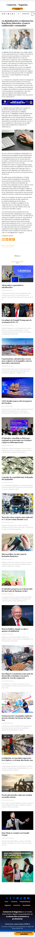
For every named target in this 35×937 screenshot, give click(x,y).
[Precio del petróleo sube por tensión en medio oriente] (17, 783)
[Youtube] (17, 898)
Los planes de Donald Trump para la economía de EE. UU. (16, 321)
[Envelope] (28, 898)
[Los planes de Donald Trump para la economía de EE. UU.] (17, 310)
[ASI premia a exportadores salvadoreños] (17, 273)
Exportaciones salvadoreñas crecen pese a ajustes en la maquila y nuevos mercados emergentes (17, 361)
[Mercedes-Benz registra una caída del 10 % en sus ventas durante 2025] (17, 504)
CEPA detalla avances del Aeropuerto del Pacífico (17, 402)
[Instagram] (14, 898)
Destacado (5, 246)
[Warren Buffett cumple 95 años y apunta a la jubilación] (17, 615)
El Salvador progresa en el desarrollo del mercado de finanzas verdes (17, 590)
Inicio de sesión (32, 14)
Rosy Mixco (10, 763)
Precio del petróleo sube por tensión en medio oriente (17, 796)
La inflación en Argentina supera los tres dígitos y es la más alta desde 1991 (17, 759)
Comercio (14, 901)
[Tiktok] (21, 898)
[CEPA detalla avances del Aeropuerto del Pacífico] (17, 387)
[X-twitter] (7, 898)
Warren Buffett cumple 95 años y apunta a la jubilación (15, 630)
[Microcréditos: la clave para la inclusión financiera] (17, 542)
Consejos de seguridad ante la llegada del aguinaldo (17, 478)
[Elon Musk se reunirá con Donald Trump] (17, 820)
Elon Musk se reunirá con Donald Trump (15, 834)
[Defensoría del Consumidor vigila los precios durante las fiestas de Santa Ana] (17, 702)
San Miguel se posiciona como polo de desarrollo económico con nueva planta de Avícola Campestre (17, 676)
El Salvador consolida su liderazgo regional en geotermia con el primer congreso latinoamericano (17, 440)
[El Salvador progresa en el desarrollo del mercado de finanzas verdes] (13, 578)
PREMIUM (25, 14)
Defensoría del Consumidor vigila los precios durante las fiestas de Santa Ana (17, 718)
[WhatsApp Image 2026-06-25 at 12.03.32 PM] (17, 102)
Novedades (11, 246)
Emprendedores (25, 901)
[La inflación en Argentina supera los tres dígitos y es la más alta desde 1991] (17, 744)
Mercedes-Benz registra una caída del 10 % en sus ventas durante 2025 (17, 518)
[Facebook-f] (10, 898)
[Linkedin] (25, 898)
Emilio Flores (6, 245)
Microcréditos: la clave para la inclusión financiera (14, 555)
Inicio (6, 901)
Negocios (8, 905)
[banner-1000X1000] (17, 866)
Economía (16, 905)
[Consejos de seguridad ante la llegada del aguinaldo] (17, 465)
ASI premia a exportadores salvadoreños (13, 286)
